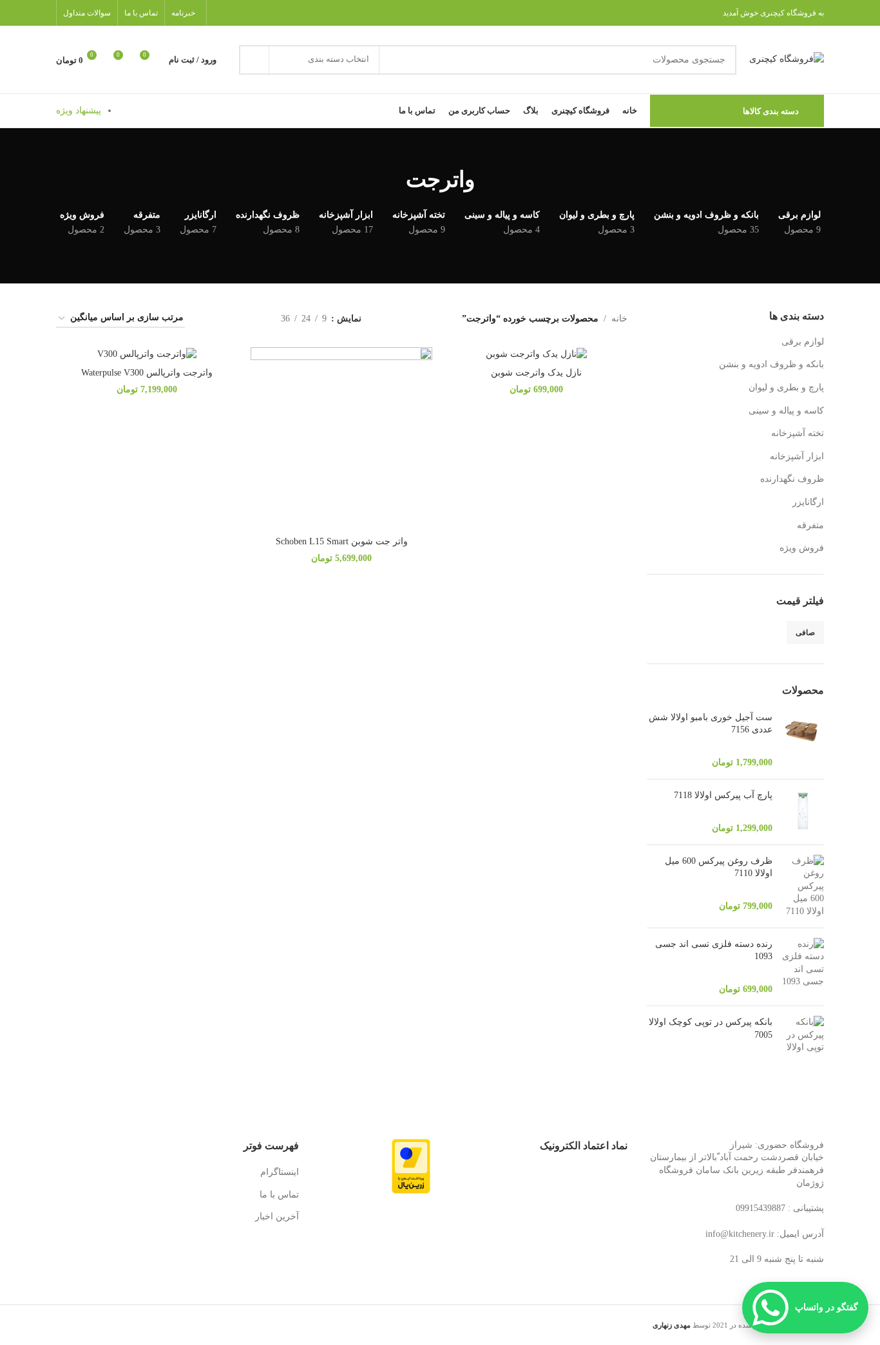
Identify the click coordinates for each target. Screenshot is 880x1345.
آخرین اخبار (277, 1216)
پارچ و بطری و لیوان (786, 387)
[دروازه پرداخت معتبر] (411, 1165)
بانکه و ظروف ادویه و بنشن (771, 364)
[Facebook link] (254, 12)
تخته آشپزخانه (797, 433)
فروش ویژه (802, 548)
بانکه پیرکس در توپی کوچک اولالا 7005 (710, 1028)
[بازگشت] (491, 180)
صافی (805, 632)
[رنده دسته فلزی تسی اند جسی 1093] (803, 967)
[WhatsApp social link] (221, 12)
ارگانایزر (808, 502)
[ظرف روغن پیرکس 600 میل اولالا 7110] (803, 886)
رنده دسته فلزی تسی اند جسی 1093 (713, 950)
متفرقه (810, 525)
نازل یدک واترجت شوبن (536, 372)
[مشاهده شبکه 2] (251, 318)
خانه (619, 318)
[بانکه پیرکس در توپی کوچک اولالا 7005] (803, 1039)
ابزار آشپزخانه (797, 456)
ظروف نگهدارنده (792, 479)
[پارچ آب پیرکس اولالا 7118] (803, 812)
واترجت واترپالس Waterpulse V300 (147, 372)
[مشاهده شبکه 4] (210, 318)
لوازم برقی (802, 342)
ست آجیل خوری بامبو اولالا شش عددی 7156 (710, 723)
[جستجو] (254, 60)
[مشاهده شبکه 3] (231, 318)
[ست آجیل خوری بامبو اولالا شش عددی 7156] (803, 740)
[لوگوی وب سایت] (786, 59)
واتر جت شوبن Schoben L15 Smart (342, 541)
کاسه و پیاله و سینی (786, 410)
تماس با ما (279, 1194)
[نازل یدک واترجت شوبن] (536, 354)
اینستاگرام (279, 1172)
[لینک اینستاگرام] (237, 12)
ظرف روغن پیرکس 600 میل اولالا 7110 (718, 867)
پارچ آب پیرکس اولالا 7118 (723, 795)
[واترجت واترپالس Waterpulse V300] (147, 354)
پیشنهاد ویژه (78, 110)
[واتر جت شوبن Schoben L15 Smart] (341, 438)
